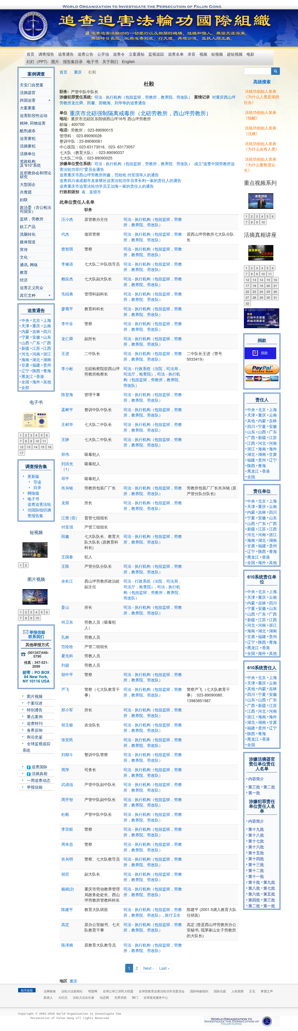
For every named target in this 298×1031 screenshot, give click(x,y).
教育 (24, 272)
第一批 (254, 792)
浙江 (47, 354)
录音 (191, 54)
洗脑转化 (28, 234)
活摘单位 (28, 153)
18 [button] (254, 285)
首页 (30, 54)
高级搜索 (262, 81)
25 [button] (268, 291)
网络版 (33, 493)
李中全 (67, 323)
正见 (252, 991)
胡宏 (65, 874)
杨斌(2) (67, 889)
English (128, 61)
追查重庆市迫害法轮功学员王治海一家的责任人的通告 (107, 186)
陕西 (36, 370)
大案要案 (28, 107)
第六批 (254, 894)
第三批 (254, 786)
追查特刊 (35, 723)
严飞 (65, 689)
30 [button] (268, 297)
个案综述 (35, 703)
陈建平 (67, 909)
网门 (135, 997)
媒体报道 (28, 241)
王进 (65, 353)
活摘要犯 (28, 146)
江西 (47, 348)
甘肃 (25, 365)
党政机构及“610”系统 (30, 163)
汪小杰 (67, 219)
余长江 (75, 581)
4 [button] (36, 435)
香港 (40, 376)
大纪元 (62, 997)
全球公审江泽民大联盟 (118, 991)
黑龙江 (27, 376)
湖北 (36, 359)
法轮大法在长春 (83, 997)
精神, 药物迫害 (33, 123)
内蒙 (25, 331)
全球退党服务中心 (156, 997)
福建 (36, 365)
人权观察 (237, 991)
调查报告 (46, 54)
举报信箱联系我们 (36, 634)
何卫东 (67, 622)
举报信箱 (35, 787)
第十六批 (256, 846)
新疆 (25, 348)
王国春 (67, 556)
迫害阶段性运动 (33, 115)
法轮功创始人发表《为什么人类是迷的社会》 (261, 96)
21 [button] (275, 285)
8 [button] (26, 441)
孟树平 (67, 409)
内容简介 (256, 778)
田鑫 (65, 536)
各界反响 (35, 730)
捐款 (264, 353)
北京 (36, 320)
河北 (25, 354)
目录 (37, 487)
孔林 (65, 637)
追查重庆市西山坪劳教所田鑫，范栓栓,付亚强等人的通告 (109, 174)
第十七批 (256, 841)
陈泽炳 (67, 945)
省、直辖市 (91, 191)
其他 (47, 381)
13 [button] (28, 447)
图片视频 (35, 696)
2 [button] (26, 435)
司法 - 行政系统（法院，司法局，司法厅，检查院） (152, 371)
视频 (203, 54)
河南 (36, 354)
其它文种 (28, 295)
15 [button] (42, 447)
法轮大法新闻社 (72, 991)
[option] (36, 417)
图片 (55, 61)
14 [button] (35, 447)
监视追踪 (156, 54)
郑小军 (67, 709)
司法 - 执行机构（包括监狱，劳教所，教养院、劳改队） (143, 97)
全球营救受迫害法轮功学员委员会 (162, 991)
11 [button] (44, 441)
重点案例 (35, 716)
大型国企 (28, 184)
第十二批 (256, 870)
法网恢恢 (50, 991)
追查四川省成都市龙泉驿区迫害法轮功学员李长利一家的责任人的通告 (120, 180)
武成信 (67, 784)
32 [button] (247, 303)
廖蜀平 (67, 308)
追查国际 (39, 766)
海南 (25, 359)
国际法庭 (220, 991)
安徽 (36, 337)
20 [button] (268, 285)
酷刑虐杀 (28, 130)
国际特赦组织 (199, 991)
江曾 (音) (69, 517)
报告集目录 (73, 61)
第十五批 (256, 852)
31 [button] (275, 297)
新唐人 (48, 997)
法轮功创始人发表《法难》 (260, 130)
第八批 (254, 888)
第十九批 (256, 829)
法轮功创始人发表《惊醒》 (260, 115)
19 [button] (261, 285)
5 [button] (42, 435)
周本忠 (67, 844)
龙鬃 (65, 502)
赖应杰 (67, 278)
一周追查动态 (38, 780)
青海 (47, 370)
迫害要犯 (28, 138)
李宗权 (67, 829)
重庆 (36, 325)
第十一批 (256, 876)
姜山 (65, 607)
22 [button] (247, 291)
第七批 (269, 888)
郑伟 (65, 454)
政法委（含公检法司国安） (35, 209)
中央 (25, 320)
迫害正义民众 (31, 287)
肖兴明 (67, 859)
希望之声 (267, 991)
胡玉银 (67, 724)
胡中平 (67, 674)
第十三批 (256, 864)
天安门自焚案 (31, 84)
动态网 (104, 997)
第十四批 (256, 858)
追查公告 (85, 54)
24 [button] (261, 291)
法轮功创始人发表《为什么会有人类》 (261, 146)
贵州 (47, 365)
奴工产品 (28, 226)
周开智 (67, 799)
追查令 (119, 54)
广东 (36, 342)
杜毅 (65, 814)
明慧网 (92, 991)
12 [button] (21, 447)
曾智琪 (67, 249)
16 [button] (49, 447)
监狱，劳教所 (31, 218)
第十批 (254, 882)
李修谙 (67, 264)
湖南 (47, 359)
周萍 (65, 769)
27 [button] (247, 297)
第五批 (269, 894)
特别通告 (35, 709)
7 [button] (21, 441)
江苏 (36, 348)
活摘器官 (28, 92)
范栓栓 (67, 646)
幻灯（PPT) (37, 61)
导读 (37, 482)
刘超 (65, 665)
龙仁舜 (67, 338)
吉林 (36, 331)
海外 (36, 381)
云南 (47, 325)
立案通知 (136, 54)
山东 (47, 337)
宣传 (24, 249)
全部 (25, 387)
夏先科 (67, 655)
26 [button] (275, 291)
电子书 (92, 61)
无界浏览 (120, 997)
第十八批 (256, 835)
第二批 (269, 786)
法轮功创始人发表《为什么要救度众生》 (260, 164)
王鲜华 (67, 424)
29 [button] (261, 297)
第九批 (269, 882)
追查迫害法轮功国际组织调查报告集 (39, 509)
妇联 (24, 199)
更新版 (33, 476)
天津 (25, 325)
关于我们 (110, 61)
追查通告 (66, 54)
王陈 (65, 566)
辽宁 (25, 370)
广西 (47, 342)
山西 (25, 342)
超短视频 (235, 54)
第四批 (254, 899)
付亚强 (67, 527)
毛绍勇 (67, 294)
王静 (65, 439)
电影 (250, 54)
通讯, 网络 (29, 264)
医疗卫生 (173, 915)
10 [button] (37, 441)
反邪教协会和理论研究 (35, 174)
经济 (24, 280)
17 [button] (21, 453)
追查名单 (176, 54)
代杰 (65, 234)
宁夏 (25, 337)
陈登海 (67, 394)
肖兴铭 (67, 488)
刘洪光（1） (67, 466)
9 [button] (31, 441)
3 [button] (31, 435)
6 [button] (47, 435)
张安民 (67, 739)
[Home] (33, 26)
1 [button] (21, 435)
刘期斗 (67, 754)
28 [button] (254, 297)
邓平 (65, 478)
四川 (47, 331)
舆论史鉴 (35, 736)
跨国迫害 (28, 100)
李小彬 (67, 368)
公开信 (103, 54)
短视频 (217, 54)
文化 (24, 257)
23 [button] (254, 291)
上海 (47, 320)
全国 (25, 381)
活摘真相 (39, 773)
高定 (65, 924)
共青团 (26, 192)
